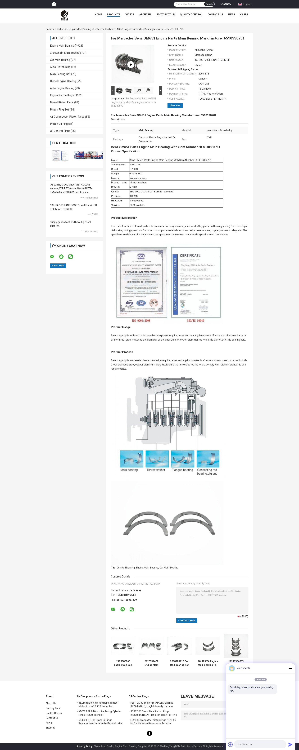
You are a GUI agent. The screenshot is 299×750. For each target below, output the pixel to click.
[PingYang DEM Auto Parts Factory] (65, 15)
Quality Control (191, 14)
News (231, 14)
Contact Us (215, 14)
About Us (145, 14)
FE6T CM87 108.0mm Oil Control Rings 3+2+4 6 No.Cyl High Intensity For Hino (152, 704)
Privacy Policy (84, 746)
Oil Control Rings (60, 131)
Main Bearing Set (60, 74)
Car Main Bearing (60, 59)
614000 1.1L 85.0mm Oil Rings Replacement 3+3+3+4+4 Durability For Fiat (101, 722)
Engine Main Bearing (80, 29)
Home (98, 14)
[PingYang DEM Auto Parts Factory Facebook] (54, 4)
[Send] (290, 744)
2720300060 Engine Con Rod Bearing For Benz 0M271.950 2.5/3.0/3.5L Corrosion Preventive (123, 663)
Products (113, 14)
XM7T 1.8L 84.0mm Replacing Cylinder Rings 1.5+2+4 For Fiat (100, 713)
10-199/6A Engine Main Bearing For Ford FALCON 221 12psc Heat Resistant (208, 663)
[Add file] (230, 744)
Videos (129, 14)
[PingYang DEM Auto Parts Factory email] (54, 256)
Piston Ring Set (59, 109)
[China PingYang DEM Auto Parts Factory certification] (60, 155)
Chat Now (225, 4)
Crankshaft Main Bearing (64, 52)
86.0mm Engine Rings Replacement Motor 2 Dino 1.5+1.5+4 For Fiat (99, 704)
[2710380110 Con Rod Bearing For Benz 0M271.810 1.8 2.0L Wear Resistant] (179, 646)
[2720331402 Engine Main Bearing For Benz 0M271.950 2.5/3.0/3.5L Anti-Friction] (151, 646)
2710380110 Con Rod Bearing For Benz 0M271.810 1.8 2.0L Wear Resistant (179, 663)
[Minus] (290, 668)
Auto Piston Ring (60, 67)
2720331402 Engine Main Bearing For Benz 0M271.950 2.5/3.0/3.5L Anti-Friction (151, 663)
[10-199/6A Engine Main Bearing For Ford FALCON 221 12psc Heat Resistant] (208, 646)
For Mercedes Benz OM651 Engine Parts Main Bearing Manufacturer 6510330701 (133, 102)
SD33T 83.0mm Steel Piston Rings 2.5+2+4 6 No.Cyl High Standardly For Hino (153, 713)
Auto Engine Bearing (62, 88)
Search (209, 4)
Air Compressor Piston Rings (67, 116)
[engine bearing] (131, 65)
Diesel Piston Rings (62, 102)
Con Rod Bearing (126, 567)
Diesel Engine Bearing (63, 81)
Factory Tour (166, 14)
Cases (244, 14)
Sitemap (50, 727)
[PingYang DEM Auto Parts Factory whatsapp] (63, 256)
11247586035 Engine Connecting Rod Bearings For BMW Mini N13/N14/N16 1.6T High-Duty (235, 663)
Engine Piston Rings (62, 95)
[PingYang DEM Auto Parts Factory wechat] (72, 256)
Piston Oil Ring (59, 123)
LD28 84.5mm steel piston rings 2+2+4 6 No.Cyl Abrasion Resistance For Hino (153, 722)
